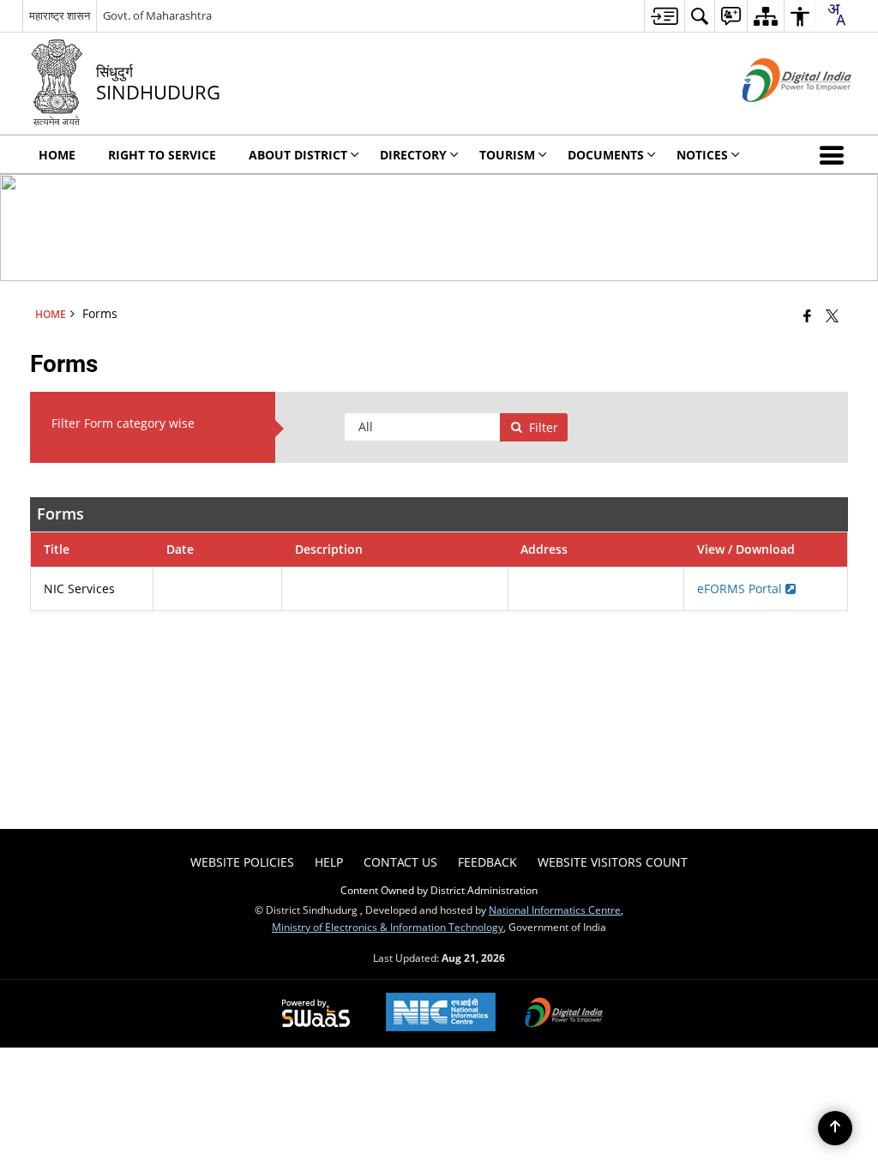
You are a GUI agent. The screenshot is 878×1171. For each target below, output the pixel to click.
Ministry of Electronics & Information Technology (387, 927)
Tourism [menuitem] (507, 155)
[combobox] (836, 14)
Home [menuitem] (57, 155)
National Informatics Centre (555, 909)
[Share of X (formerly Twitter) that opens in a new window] (832, 315)
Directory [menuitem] (413, 155)
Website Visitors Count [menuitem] (613, 862)
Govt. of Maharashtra (157, 15)
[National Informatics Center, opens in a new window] (440, 1014)
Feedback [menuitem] (487, 862)
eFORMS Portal (741, 588)
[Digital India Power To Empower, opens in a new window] (564, 1014)
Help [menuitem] (329, 862)
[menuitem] (664, 16)
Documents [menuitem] (606, 155)
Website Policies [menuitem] (242, 862)
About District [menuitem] (298, 155)
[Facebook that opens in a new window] (807, 315)
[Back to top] (835, 1128)
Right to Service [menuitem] (162, 155)
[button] (835, 154)
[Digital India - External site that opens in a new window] (775, 116)
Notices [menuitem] (702, 155)
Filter (543, 427)
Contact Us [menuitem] (400, 862)
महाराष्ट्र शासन (59, 15)
